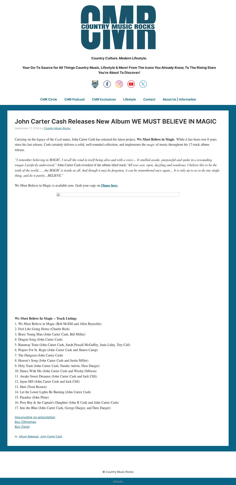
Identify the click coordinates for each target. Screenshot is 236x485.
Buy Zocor (22, 427)
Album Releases (29, 436)
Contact (149, 99)
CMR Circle (48, 99)
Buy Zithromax (25, 422)
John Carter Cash (51, 436)
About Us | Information (179, 99)
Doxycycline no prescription (35, 417)
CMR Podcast (74, 99)
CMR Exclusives (104, 99)
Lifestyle (129, 99)
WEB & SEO (118, 481)
